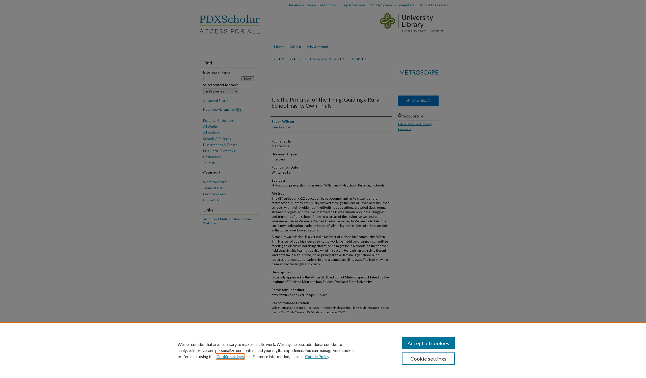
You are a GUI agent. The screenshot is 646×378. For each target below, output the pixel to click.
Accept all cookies (428, 343)
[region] (323, 350)
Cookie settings (230, 356)
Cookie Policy (317, 356)
